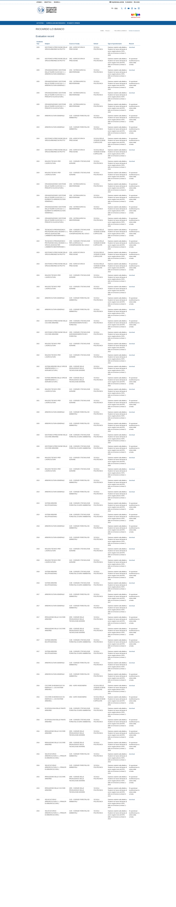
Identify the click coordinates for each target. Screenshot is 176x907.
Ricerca (57, 2)
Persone (107, 30)
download (132, 47)
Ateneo (39, 2)
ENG (116, 8)
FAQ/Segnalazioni (117, 2)
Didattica (48, 2)
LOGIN (137, 2)
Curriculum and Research (55, 23)
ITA (112, 8)
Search (129, 2)
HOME (102, 30)
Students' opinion (73, 23)
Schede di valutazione (134, 30)
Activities (40, 23)
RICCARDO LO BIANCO (50, 29)
